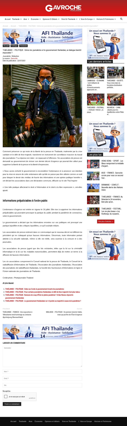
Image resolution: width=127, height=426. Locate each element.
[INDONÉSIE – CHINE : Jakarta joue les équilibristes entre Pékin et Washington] (115, 100)
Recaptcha (6, 391)
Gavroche (14, 58)
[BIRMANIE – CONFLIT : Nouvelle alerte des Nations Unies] (93, 188)
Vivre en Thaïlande (68, 19)
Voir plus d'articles (104, 221)
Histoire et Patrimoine (105, 19)
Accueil (8, 19)
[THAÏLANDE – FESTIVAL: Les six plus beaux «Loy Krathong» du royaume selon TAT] (93, 212)
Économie (35, 19)
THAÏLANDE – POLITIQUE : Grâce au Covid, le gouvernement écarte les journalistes (34, 289)
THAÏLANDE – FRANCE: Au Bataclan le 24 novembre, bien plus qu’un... (112, 199)
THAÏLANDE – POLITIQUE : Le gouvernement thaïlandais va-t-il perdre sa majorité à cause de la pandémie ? (43, 301)
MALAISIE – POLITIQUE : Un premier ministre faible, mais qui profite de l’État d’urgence (64, 313)
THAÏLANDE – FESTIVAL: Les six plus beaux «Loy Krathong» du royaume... (111, 211)
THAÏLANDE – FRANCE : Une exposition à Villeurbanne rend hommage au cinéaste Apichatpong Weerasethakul (17, 314)
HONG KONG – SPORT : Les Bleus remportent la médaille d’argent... (112, 163)
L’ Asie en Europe (86, 19)
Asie (25, 19)
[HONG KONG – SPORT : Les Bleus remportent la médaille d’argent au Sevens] (93, 164)
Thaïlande (16, 19)
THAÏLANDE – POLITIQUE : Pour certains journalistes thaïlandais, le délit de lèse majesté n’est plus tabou (42, 292)
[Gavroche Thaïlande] (63, 8)
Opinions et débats (50, 19)
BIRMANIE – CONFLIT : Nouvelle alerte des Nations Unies (112, 187)
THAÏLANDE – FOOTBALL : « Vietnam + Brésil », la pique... (95, 109)
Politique (14, 46)
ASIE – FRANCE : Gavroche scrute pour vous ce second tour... (112, 175)
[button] (121, 19)
